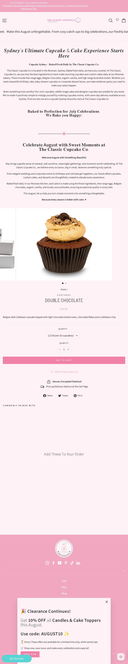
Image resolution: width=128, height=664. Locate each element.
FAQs (64, 587)
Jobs (64, 581)
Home (63, 289)
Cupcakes (64, 295)
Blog (64, 594)
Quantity (62, 329)
